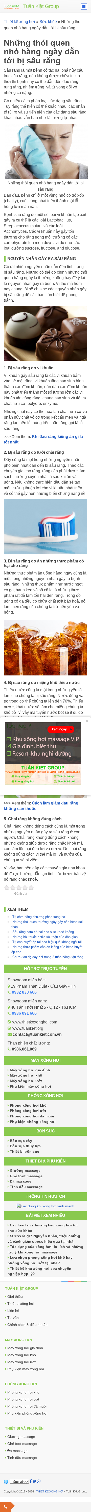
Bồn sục (45, 1131)
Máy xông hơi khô (26, 1075)
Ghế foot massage (26, 1176)
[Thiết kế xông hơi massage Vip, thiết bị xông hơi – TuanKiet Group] (11, 6)
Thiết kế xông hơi (19, 22)
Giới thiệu (15, 1297)
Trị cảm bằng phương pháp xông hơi (39, 917)
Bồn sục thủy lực (25, 1146)
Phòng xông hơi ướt (28, 1111)
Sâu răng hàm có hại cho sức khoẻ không (43, 932)
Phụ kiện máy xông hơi (30, 1086)
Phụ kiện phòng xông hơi (33, 1122)
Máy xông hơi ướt (26, 1081)
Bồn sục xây (21, 1141)
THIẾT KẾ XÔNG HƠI (49, 1491)
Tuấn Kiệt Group (41, 6)
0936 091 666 (24, 1013)
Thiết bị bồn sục (24, 1151)
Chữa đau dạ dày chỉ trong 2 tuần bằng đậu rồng (47, 957)
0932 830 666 (24, 992)
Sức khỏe (48, 22)
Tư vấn (13, 1318)
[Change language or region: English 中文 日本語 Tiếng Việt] (19, 1482)
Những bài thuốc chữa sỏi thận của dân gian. (45, 937)
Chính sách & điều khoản (27, 1325)
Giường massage (25, 1171)
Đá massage (21, 1181)
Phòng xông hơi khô (28, 1105)
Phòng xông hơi (45, 1096)
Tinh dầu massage (26, 1187)
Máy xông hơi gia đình (30, 1070)
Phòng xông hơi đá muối (32, 1116)
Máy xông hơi (45, 1060)
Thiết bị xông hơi (20, 1304)
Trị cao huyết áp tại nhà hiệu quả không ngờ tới (47, 942)
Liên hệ (13, 1311)
